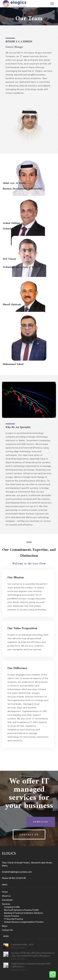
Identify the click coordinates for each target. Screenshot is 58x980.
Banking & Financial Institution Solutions (23, 913)
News (4, 926)
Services (6, 904)
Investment (7, 900)
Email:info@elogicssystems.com (17, 871)
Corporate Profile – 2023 (22, 944)
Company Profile (12, 907)
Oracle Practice (11, 916)
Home (5, 892)
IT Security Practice (13, 919)
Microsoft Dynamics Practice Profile (21, 910)
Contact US (7, 930)
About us (6, 896)
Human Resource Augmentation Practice (24, 922)
